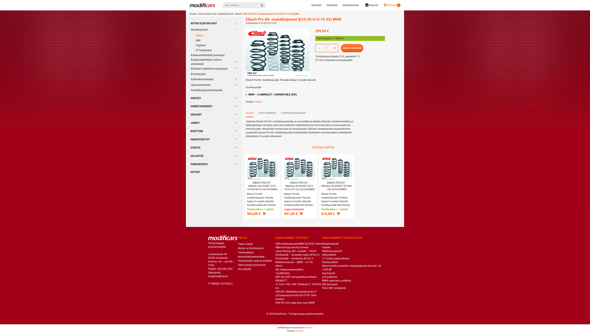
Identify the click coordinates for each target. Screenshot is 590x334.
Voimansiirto (199, 164)
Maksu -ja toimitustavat (251, 248)
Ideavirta (308, 327)
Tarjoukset (332, 5)
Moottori (197, 131)
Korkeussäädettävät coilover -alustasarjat (207, 61)
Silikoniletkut (329, 254)
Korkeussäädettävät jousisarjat (207, 55)
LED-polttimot (329, 276)
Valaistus (197, 155)
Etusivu (193, 14)
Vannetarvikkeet (202, 106)
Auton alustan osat (208, 14)
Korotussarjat (198, 74)
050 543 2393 (224, 268)
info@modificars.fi (218, 276)
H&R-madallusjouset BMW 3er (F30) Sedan (298, 243)
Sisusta (196, 147)
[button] (264, 213)
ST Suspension (204, 50)
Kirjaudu (373, 5)
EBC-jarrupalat (330, 284)
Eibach (238, 14)
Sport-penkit (328, 273)
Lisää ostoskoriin (352, 48)
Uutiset (195, 172)
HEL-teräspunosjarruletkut (289, 269)
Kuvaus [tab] (250, 112)
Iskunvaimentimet (200, 84)
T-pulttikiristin (282, 273)
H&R (198, 40)
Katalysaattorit (330, 262)
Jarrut (195, 122)
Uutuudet (316, 5)
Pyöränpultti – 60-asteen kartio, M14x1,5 (297, 254)
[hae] (262, 5)
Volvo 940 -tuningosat (334, 288)
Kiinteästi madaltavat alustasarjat (209, 68)
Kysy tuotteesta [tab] (267, 112)
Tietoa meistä (245, 244)
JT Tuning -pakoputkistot (335, 258)
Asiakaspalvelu (350, 5)
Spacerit (196, 114)
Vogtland (201, 45)
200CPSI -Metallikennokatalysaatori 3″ (296, 291)
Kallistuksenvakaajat (202, 79)
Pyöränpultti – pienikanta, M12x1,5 (294, 258)
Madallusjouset (226, 14)
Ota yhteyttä (244, 269)
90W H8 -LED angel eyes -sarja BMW (295, 302)
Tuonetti (299, 331)
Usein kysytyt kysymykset (252, 264)
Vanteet (196, 98)
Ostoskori (393, 5)
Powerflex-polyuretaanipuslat (206, 90)
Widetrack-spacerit (332, 251)
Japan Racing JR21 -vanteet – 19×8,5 (295, 251)
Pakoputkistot (200, 139)
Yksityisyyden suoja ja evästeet (255, 260)
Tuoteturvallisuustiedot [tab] (293, 112)
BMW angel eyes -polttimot (336, 280)
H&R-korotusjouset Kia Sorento (292, 247)
